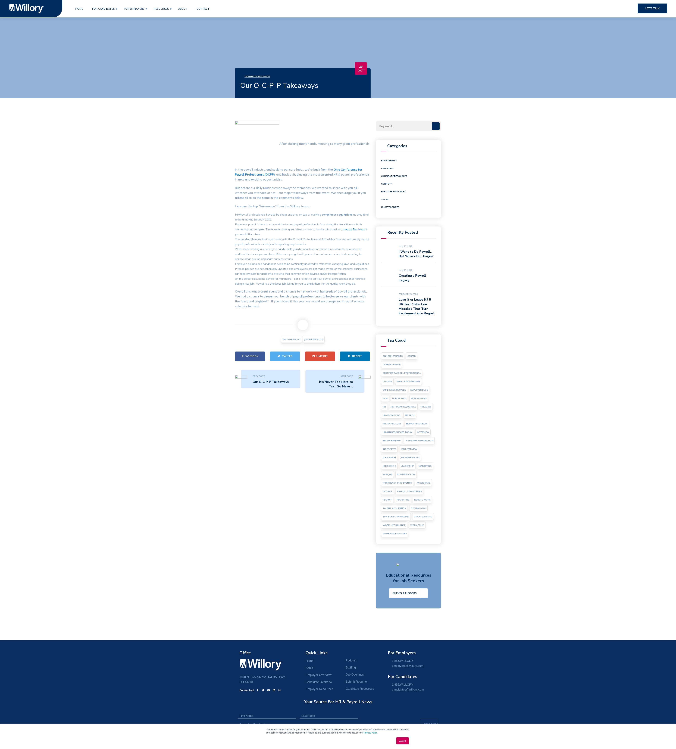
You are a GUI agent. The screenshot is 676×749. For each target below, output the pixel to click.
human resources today (397, 432)
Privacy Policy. (371, 732)
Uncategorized (390, 207)
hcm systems (419, 398)
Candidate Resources (257, 76)
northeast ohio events (397, 482)
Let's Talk (652, 8)
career (411, 356)
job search (389, 457)
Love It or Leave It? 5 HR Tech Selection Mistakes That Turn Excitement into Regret (417, 306)
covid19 (387, 381)
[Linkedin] (274, 690)
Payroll (387, 491)
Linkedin (322, 356)
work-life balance (394, 525)
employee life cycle (394, 390)
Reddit (357, 356)
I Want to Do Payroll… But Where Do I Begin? (416, 254)
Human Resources (417, 423)
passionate (423, 482)
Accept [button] (402, 740)
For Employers (134, 9)
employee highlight (408, 381)
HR (384, 406)
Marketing (425, 466)
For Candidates (103, 9)
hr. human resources (403, 406)
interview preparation (419, 440)
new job (387, 474)
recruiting (403, 499)
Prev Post (259, 376)
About (182, 9)
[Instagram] (279, 690)
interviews (389, 449)
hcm (385, 398)
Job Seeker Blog (313, 339)
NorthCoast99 (406, 474)
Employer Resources (393, 191)
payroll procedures (409, 491)
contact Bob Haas (354, 229)
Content (386, 183)
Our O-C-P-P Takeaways (271, 382)
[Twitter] (263, 690)
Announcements (393, 356)
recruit (387, 499)
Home (79, 9)
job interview (409, 449)
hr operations (391, 415)
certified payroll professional (402, 373)
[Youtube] (268, 690)
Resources (161, 9)
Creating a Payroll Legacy (412, 278)
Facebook (251, 356)
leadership (407, 466)
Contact (203, 9)
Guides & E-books (404, 593)
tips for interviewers (396, 516)
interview (423, 432)
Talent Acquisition (394, 508)
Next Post (346, 376)
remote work (422, 499)
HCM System (399, 398)
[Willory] (27, 8)
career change (391, 364)
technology (418, 508)
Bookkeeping (388, 160)
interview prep (392, 440)
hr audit (426, 406)
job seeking (389, 466)
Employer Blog (291, 339)
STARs (384, 199)
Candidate (387, 168)
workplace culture (395, 533)
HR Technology (392, 423)
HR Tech (409, 415)
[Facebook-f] (257, 690)
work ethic (417, 525)
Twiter (287, 356)
